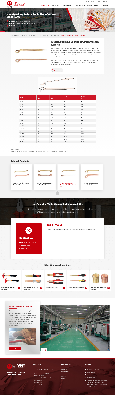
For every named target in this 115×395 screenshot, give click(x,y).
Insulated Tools (38, 382)
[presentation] (42, 350)
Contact (105, 5)
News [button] (96, 5)
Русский (93, 1)
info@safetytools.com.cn (28, 242)
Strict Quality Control (20, 306)
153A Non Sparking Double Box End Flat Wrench (45, 184)
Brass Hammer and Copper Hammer (43, 373)
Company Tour (80, 5)
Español (99, 1)
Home (12, 35)
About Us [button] (54, 5)
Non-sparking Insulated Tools (42, 385)
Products (17, 35)
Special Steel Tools (39, 375)
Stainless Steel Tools (39, 380)
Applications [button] (66, 5)
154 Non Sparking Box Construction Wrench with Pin (68, 185)
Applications (65, 371)
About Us (64, 369)
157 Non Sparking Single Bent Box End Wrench (90, 184)
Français (105, 1)
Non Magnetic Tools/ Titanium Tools (43, 378)
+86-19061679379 (26, 248)
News (63, 378)
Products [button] (44, 5)
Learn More (15, 348)
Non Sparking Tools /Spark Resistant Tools (31, 35)
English (87, 1)
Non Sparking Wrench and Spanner (51, 35)
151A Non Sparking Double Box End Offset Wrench (21, 184)
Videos (89, 5)
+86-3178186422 (26, 245)
